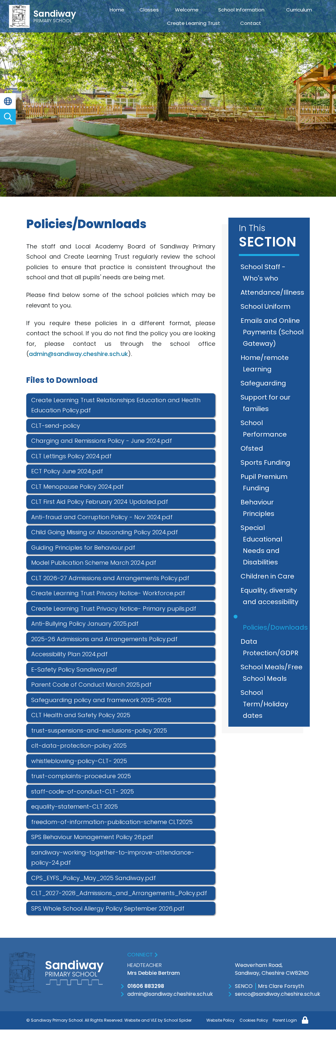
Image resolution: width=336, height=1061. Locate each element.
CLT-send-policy (55, 426)
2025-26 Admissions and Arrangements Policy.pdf (104, 639)
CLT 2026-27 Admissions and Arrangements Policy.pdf (110, 578)
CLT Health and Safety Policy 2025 (80, 715)
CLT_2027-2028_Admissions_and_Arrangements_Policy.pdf (119, 893)
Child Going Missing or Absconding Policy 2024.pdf (104, 532)
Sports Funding (266, 462)
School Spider (178, 1020)
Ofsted (253, 448)
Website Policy (220, 1020)
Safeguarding (264, 383)
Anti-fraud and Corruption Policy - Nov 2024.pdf (102, 517)
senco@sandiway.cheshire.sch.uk (277, 994)
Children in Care (268, 576)
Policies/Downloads (275, 627)
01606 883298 (145, 986)
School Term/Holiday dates (265, 704)
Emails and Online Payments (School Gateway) (273, 332)
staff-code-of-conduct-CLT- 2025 (82, 791)
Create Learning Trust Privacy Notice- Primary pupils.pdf (113, 608)
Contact (250, 23)
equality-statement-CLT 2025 (74, 806)
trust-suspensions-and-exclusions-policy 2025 (99, 730)
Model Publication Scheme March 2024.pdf (93, 563)
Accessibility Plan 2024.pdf (69, 654)
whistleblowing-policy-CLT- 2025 (79, 761)
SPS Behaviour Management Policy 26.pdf (92, 837)
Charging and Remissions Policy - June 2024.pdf (101, 441)
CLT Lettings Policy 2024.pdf (71, 456)
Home (117, 9)
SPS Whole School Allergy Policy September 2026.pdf (107, 908)
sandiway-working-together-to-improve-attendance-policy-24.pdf (112, 857)
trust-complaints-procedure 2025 (81, 776)
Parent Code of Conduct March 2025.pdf (91, 684)
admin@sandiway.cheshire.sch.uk (78, 354)
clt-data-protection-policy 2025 (79, 745)
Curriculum (299, 9)
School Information (241, 9)
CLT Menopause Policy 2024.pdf (77, 486)
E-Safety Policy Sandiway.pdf (74, 669)
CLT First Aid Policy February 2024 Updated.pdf (99, 502)
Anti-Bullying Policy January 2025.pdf (84, 623)
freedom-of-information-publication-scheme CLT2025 (112, 822)
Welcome (187, 9)
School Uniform (266, 306)
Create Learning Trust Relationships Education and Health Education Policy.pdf (115, 405)
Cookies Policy (254, 1020)
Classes (149, 9)
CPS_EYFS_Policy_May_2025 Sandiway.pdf (93, 878)
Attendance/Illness (273, 292)
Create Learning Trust (193, 23)
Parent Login (285, 1020)
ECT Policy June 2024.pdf (67, 471)
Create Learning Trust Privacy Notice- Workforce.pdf (108, 593)
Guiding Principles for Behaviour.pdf (83, 547)
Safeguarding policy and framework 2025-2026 (101, 700)
